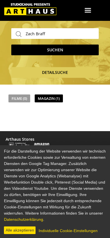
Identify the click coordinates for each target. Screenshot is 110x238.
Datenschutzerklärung (23, 219)
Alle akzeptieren (20, 230)
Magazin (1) (49, 98)
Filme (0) (19, 98)
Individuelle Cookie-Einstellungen (68, 230)
